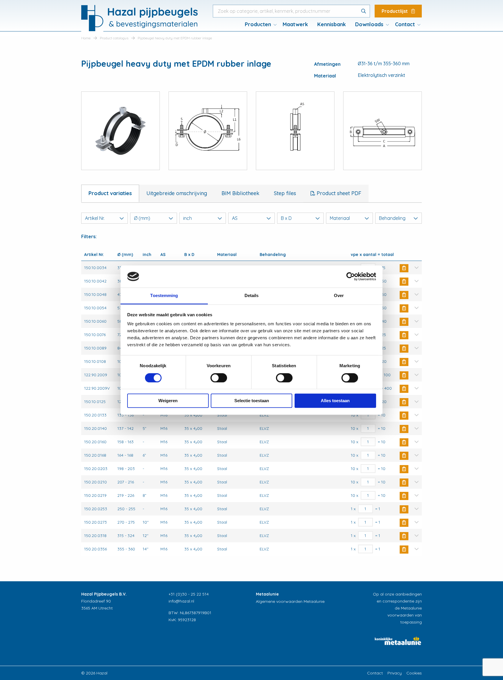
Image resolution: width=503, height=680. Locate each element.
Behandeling (392, 218)
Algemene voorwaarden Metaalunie (290, 601)
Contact (405, 24)
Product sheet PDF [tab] (338, 193)
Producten (258, 24)
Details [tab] (252, 295)
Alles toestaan (335, 400)
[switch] (218, 377)
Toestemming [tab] (164, 295)
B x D (286, 218)
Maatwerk (295, 24)
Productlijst (395, 11)
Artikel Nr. (95, 218)
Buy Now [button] (404, 268)
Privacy (394, 673)
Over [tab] (339, 295)
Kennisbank (331, 24)
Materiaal (340, 218)
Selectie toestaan (251, 400)
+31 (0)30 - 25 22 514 (189, 594)
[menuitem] (259, 24)
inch (187, 218)
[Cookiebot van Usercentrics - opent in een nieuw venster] (350, 276)
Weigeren (168, 400)
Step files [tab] (285, 193)
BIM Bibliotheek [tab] (240, 193)
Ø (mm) (142, 218)
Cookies (414, 673)
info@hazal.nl (181, 601)
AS (235, 218)
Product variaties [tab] (110, 193)
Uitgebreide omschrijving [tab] (176, 193)
